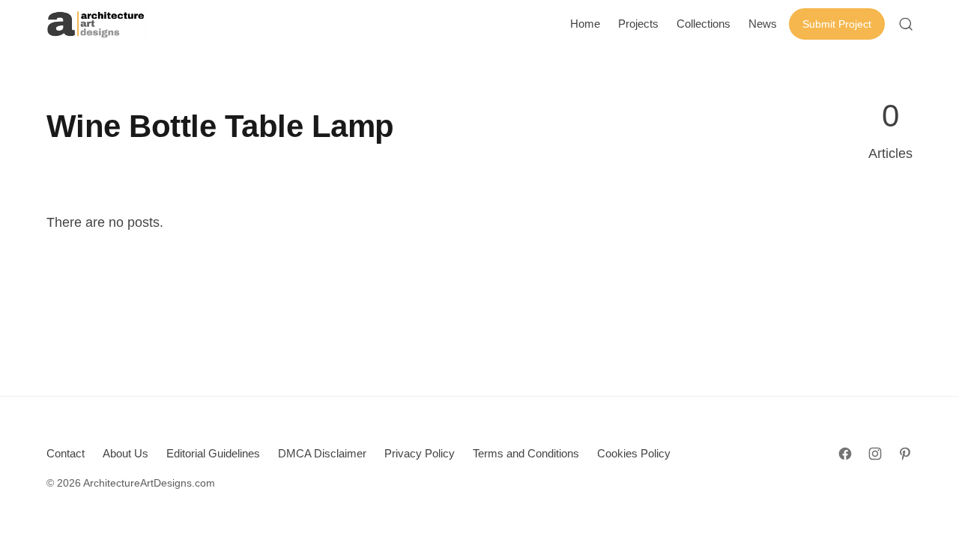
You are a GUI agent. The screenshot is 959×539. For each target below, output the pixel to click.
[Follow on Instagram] (875, 453)
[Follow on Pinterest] (905, 453)
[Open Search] (906, 24)
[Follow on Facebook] (845, 453)
